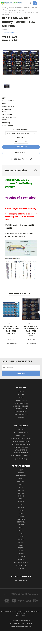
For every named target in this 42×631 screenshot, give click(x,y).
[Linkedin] (27, 159)
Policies (21, 394)
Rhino (21, 505)
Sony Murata (21, 476)
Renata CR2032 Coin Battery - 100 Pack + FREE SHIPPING (11, 329)
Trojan (21, 516)
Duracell (21, 539)
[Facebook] (12, 159)
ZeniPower (21, 522)
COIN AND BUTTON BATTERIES (21, 438)
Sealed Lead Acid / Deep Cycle (21, 456)
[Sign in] (30, 3)
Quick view (11, 339)
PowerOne (21, 519)
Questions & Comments (21, 406)
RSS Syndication (21, 412)
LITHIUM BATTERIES (21, 450)
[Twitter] (23, 159)
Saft (21, 528)
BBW (21, 470)
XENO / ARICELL (21, 565)
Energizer (21, 473)
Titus (21, 487)
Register (25, 415)
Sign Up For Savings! (21, 403)
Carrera (21, 554)
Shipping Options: (21, 129)
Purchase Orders (21, 400)
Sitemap (21, 418)
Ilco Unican (21, 557)
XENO (21, 513)
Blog (21, 397)
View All (21, 568)
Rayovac (21, 493)
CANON (21, 510)
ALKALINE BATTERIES (21, 436)
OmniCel (21, 496)
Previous (2, 312)
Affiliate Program (21, 409)
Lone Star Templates (25, 623)
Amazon (21, 551)
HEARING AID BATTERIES (21, 441)
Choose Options (11, 344)
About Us (21, 392)
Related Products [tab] (19, 293)
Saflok (21, 545)
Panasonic (21, 481)
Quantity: (21, 137)
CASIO (21, 533)
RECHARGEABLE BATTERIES (21, 444)
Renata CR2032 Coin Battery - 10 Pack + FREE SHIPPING (31, 329)
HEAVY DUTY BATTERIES (21, 447)
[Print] (19, 159)
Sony (21, 499)
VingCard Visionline (21, 562)
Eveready (21, 531)
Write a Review (9, 33)
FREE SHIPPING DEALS (21, 433)
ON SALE (21, 430)
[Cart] (35, 3)
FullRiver (21, 525)
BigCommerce (25, 620)
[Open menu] (39, 3)
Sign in (16, 415)
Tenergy (21, 507)
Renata (21, 479)
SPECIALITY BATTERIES (21, 453)
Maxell (21, 484)
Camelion (21, 490)
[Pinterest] (31, 159)
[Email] (15, 159)
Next (39, 312)
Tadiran (21, 548)
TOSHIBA (21, 502)
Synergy (21, 559)
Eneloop (21, 542)
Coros (21, 536)
